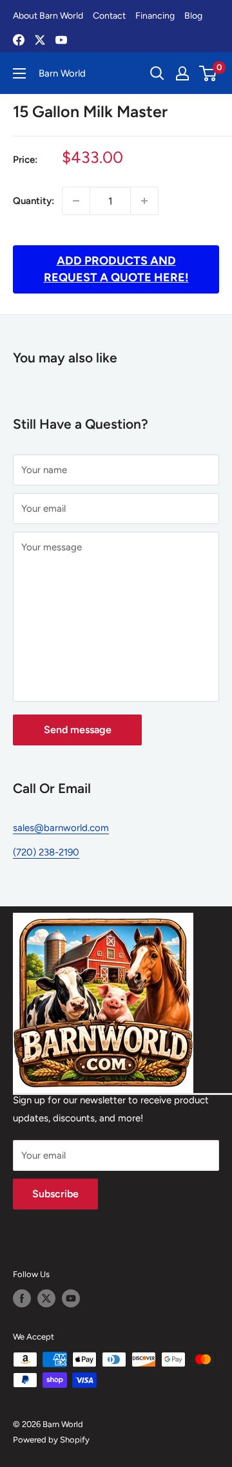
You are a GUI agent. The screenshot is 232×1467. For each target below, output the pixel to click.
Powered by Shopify (51, 1439)
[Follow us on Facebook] (22, 1298)
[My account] (182, 73)
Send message (77, 730)
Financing (155, 15)
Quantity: (33, 201)
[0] (208, 73)
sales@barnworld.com (61, 828)
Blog (193, 15)
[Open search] (157, 73)
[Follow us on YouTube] (71, 1298)
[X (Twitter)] (40, 40)
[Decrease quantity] (76, 200)
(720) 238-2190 (46, 852)
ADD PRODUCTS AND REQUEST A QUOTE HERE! (116, 269)
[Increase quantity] (144, 200)
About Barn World (48, 15)
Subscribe (55, 1194)
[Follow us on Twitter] (46, 1298)
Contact (109, 15)
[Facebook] (18, 40)
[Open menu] (19, 73)
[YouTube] (61, 40)
